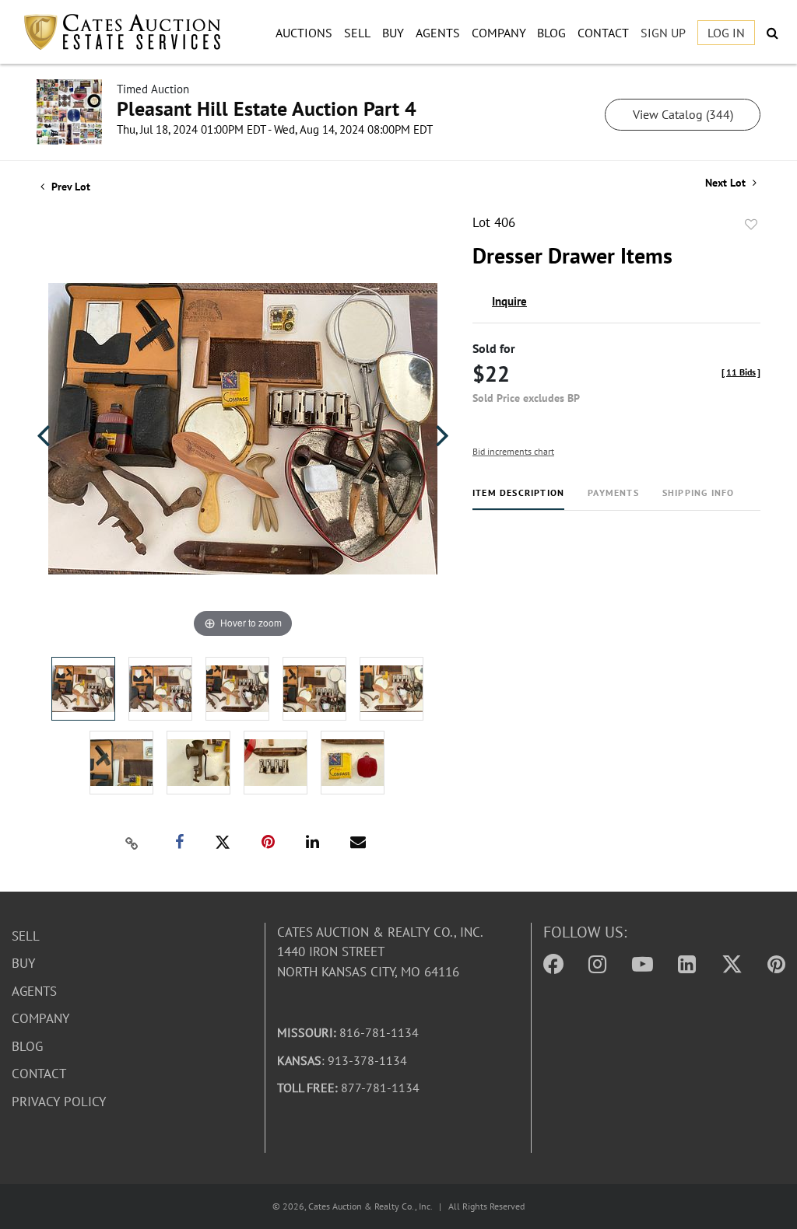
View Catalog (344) (683, 114)
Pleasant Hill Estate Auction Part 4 (266, 108)
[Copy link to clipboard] (132, 842)
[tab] (518, 498)
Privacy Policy (59, 1101)
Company (499, 32)
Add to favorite (751, 224)
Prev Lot (69, 187)
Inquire (509, 301)
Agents (438, 32)
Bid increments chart (513, 451)
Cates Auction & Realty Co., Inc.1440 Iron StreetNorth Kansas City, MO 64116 (380, 951)
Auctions (304, 32)
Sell (357, 32)
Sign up (663, 32)
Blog (551, 32)
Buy (393, 32)
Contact (603, 32)
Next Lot (727, 183)
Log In (726, 32)
